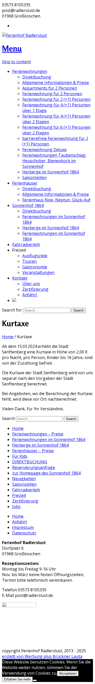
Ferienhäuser (24, 183)
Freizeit (19, 495)
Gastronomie (34, 267)
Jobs (16, 506)
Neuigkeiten (24, 478)
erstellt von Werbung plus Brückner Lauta (42, 656)
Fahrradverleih (26, 244)
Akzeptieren (68, 673)
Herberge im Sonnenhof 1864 (50, 172)
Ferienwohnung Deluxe (44, 149)
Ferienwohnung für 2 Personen (52, 93)
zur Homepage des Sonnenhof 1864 (46, 473)
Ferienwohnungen (29, 71)
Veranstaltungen (38, 272)
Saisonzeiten (34, 177)
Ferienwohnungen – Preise (37, 434)
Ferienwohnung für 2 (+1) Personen (56, 99)
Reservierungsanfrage (33, 467)
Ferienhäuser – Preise (33, 450)
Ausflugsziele (34, 255)
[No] (35, 680)
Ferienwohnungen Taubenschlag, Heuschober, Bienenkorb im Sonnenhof (54, 160)
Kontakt (19, 278)
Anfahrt (29, 295)
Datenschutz (24, 533)
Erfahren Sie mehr (17, 679)
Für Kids (19, 456)
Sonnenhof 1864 (28, 205)
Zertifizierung (35, 289)
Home (7, 336)
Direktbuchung (36, 77)
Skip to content (16, 61)
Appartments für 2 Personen (49, 88)
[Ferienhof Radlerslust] (24, 35)
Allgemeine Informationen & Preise (55, 82)
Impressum (23, 527)
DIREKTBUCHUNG (29, 462)
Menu (12, 48)
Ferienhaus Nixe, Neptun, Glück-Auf (56, 200)
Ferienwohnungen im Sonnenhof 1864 (48, 439)
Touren (29, 261)
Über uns (31, 283)
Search (8, 418)
